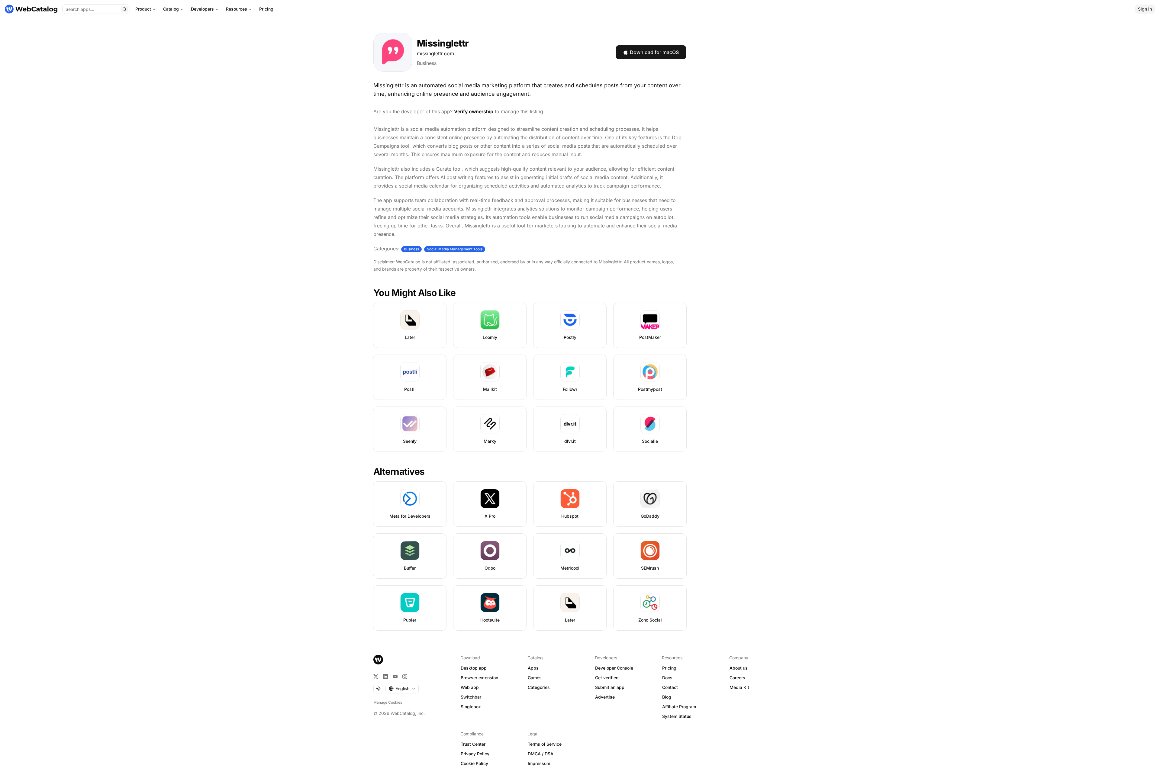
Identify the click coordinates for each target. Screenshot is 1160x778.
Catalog (171, 8)
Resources (236, 8)
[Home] (31, 9)
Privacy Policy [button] (475, 753)
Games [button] (535, 677)
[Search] (124, 9)
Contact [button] (670, 687)
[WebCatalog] (378, 659)
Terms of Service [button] (545, 744)
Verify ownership (473, 111)
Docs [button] (667, 677)
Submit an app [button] (609, 687)
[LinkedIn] (385, 676)
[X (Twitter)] (375, 676)
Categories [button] (539, 687)
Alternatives (398, 471)
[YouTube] (395, 676)
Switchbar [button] (471, 696)
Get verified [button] (607, 677)
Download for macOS (654, 52)
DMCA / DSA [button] (540, 753)
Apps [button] (533, 667)
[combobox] (402, 688)
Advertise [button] (605, 696)
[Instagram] (404, 676)
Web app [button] (470, 687)
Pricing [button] (669, 667)
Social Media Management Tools (454, 249)
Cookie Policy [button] (474, 763)
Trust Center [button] (473, 744)
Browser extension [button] (479, 677)
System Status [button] (676, 716)
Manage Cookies (387, 702)
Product (143, 8)
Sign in (1145, 8)
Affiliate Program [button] (679, 706)
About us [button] (739, 667)
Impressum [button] (539, 763)
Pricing (266, 8)
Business (427, 63)
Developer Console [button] (614, 667)
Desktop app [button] (474, 667)
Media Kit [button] (739, 687)
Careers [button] (737, 677)
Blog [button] (666, 696)
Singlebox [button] (471, 706)
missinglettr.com (435, 53)
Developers (202, 8)
